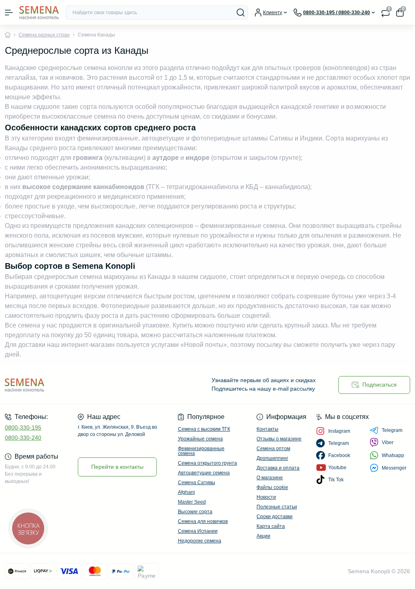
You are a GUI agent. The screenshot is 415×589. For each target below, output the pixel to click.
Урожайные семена (200, 439)
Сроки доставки (275, 516)
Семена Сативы (196, 482)
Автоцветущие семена (204, 473)
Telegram (392, 430)
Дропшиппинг (272, 458)
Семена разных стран (44, 35)
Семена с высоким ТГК (204, 429)
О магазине (270, 478)
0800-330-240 (23, 437)
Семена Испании (198, 531)
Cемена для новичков (203, 521)
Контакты (267, 429)
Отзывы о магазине (279, 439)
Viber (388, 442)
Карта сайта (271, 526)
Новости (266, 497)
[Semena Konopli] (69, 385)
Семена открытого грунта (207, 463)
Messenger (394, 468)
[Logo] (39, 12)
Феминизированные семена (201, 451)
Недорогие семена (199, 541)
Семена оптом (273, 448)
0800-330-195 (23, 427)
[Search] (241, 13)
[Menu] (9, 12)
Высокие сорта (195, 512)
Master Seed (192, 502)
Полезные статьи (277, 507)
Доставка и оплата (278, 468)
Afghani (186, 492)
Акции (263, 536)
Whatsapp (393, 455)
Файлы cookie (272, 487)
